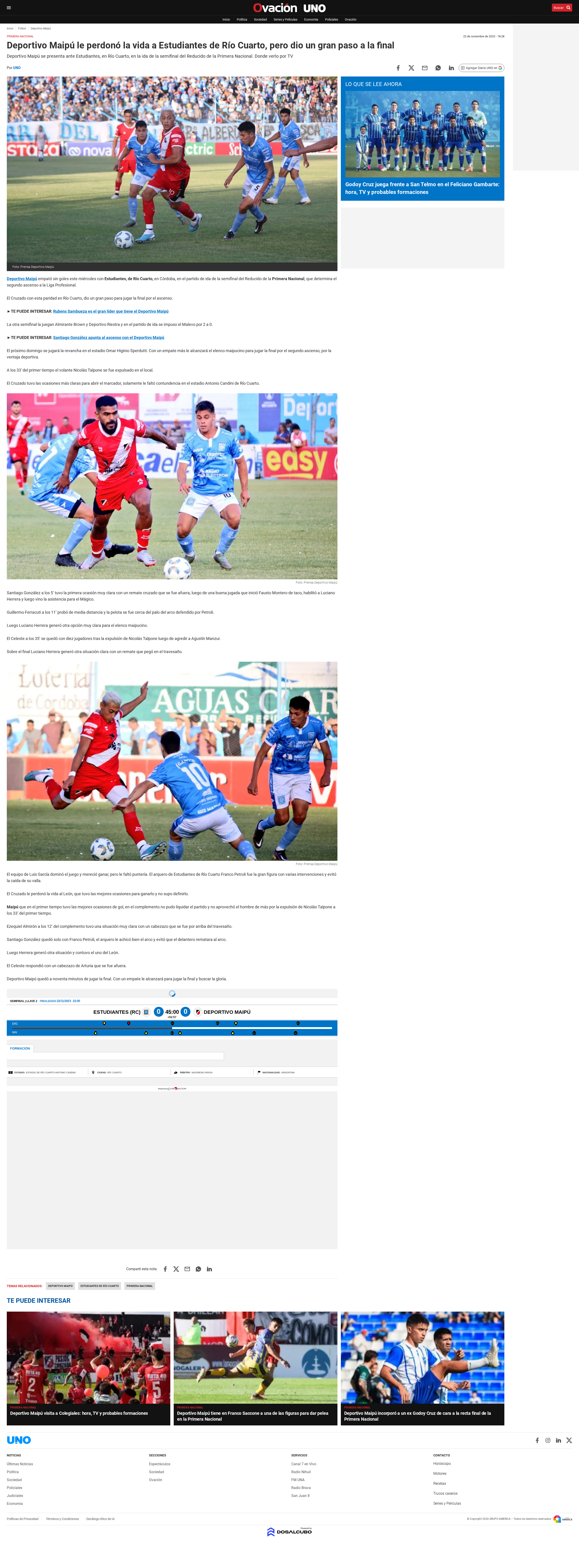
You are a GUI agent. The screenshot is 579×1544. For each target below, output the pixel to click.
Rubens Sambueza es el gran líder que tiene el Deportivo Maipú (110, 311)
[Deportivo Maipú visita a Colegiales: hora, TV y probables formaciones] (88, 1358)
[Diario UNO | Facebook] (537, 1440)
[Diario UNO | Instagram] (548, 1440)
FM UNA (297, 1480)
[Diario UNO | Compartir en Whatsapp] (438, 67)
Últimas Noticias (20, 1464)
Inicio (226, 19)
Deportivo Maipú (22, 278)
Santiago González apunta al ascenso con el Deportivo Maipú (108, 337)
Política (242, 19)
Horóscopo (442, 1463)
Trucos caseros (445, 1493)
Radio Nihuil (301, 1472)
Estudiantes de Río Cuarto (100, 1286)
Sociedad (260, 19)
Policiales (331, 19)
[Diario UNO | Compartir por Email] (424, 67)
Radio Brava (301, 1488)
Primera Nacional (140, 1286)
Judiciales (15, 1496)
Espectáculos (159, 1464)
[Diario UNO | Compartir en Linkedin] (451, 67)
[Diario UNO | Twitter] (569, 1440)
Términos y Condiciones (63, 1519)
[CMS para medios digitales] (289, 1532)
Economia (311, 19)
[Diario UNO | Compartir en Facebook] (398, 67)
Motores (439, 1473)
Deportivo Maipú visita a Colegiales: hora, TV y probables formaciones (79, 1413)
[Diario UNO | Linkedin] (558, 1440)
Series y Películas (285, 19)
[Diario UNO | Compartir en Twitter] (411, 67)
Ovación (350, 19)
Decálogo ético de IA (100, 1519)
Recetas (439, 1483)
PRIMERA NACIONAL (190, 1407)
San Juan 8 (300, 1496)
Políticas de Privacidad (23, 1519)
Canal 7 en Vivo (303, 1464)
